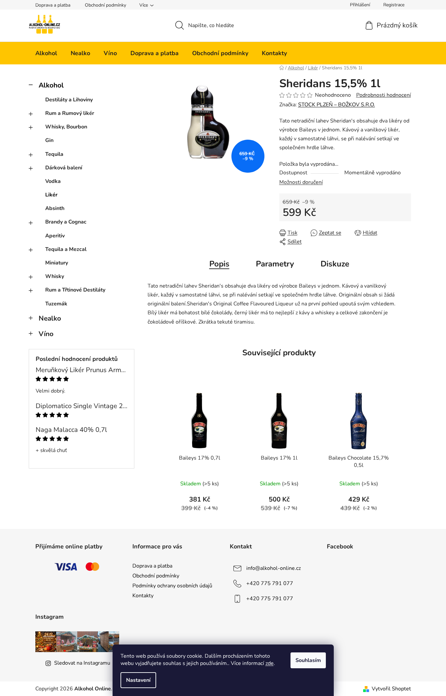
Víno (46, 333)
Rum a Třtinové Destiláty (75, 290)
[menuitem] (46, 53)
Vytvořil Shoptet (391, 688)
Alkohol (51, 85)
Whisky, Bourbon (66, 126)
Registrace (393, 5)
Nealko (50, 318)
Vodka (53, 181)
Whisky (54, 276)
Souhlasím (308, 660)
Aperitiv (55, 235)
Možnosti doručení (301, 182)
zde (269, 663)
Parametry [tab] (275, 264)
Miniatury (56, 262)
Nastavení (138, 680)
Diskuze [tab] (335, 264)
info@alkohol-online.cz (273, 568)
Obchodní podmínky (105, 5)
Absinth (54, 208)
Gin (49, 140)
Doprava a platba (52, 5)
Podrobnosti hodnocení (383, 95)
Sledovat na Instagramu (82, 663)
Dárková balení (63, 167)
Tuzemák (56, 303)
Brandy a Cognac (65, 222)
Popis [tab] (219, 264)
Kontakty (143, 595)
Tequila (54, 154)
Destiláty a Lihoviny (69, 99)
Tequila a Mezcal (65, 249)
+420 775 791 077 (269, 583)
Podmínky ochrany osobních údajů (172, 585)
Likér (51, 194)
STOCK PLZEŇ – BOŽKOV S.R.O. (336, 104)
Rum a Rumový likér (69, 113)
